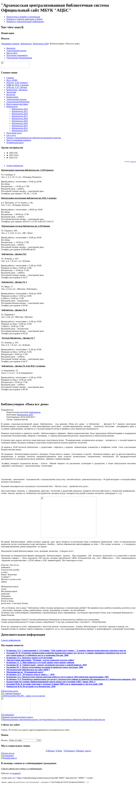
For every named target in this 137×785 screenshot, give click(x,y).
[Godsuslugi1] (7, 755)
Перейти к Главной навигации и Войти (24, 19)
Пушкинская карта (15, 142)
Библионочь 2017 (20, 116)
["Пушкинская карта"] (16, 712)
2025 (9, 155)
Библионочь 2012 (20, 128)
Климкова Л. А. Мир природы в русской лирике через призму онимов (40, 662)
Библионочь (26, 44)
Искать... (5, 740)
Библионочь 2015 (20, 111)
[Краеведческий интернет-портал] (17, 717)
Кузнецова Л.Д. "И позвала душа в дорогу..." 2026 (30, 674)
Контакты (10, 48)
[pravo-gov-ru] (7, 753)
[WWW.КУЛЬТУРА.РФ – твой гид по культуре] (23, 696)
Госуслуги (11, 135)
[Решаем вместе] (9, 758)
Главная (10, 78)
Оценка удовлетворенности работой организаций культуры (33, 138)
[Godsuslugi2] (7, 715)
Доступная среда (14, 133)
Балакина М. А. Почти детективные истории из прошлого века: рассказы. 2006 (44, 667)
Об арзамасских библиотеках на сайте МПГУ (28, 670)
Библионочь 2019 (20, 121)
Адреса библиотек (14, 165)
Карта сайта (11, 53)
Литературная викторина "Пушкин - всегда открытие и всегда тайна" (40, 660)
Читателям (11, 92)
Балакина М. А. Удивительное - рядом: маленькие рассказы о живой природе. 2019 (46, 665)
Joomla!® (16, 773)
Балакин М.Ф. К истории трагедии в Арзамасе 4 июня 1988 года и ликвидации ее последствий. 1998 (54, 684)
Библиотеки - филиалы (16, 90)
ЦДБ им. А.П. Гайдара (16, 87)
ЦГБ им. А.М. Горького (17, 82)
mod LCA (133, 161)
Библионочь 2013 (20, 130)
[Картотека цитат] (9, 691)
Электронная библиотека (17, 102)
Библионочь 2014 (20, 109)
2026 (9, 153)
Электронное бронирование (19, 58)
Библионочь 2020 (41, 44)
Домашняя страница (10, 44)
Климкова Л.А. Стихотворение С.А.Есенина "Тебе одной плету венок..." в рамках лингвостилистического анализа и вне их (66, 650)
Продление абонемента (17, 55)
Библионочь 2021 (20, 126)
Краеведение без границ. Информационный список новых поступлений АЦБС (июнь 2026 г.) (51, 682)
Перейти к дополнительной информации (25, 21)
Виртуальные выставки (17, 104)
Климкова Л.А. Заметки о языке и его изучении (29, 658)
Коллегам (10, 94)
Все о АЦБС (12, 80)
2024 (9, 157)
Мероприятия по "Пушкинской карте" (25, 672)
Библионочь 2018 (20, 118)
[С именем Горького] (11, 693)
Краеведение (12, 97)
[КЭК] (53, 719)
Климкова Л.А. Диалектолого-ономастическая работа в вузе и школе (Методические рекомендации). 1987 (57, 677)
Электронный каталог (16, 50)
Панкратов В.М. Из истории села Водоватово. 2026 (31, 686)
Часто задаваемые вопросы (18, 140)
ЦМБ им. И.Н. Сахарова (17, 85)
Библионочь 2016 (20, 114)
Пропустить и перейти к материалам (23, 17)
